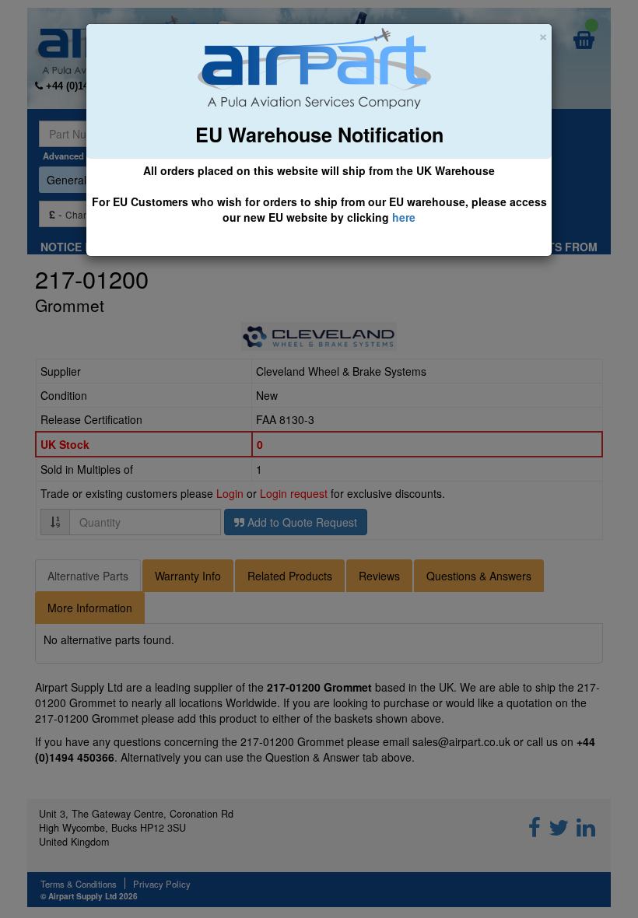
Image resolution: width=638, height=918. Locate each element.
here (403, 217)
